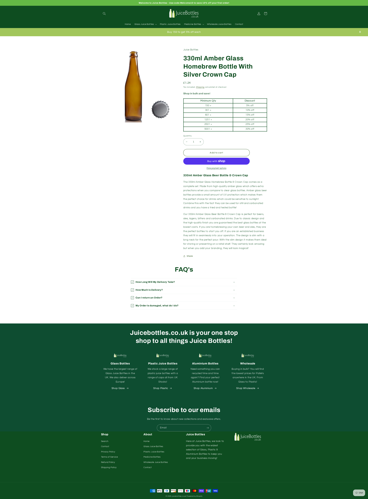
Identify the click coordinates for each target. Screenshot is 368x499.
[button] (104, 13)
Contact (105, 446)
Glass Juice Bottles (153, 446)
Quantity (187, 136)
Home (146, 441)
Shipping (200, 87)
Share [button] (190, 256)
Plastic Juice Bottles (153, 452)
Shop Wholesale (245, 388)
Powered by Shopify (194, 496)
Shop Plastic (160, 388)
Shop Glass (118, 388)
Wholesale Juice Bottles (155, 462)
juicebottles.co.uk (179, 496)
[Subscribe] (207, 427)
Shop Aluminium (203, 388)
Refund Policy (108, 462)
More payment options (216, 168)
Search (104, 441)
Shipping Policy (109, 467)
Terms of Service (109, 457)
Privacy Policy (108, 452)
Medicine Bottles (151, 457)
